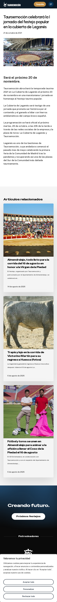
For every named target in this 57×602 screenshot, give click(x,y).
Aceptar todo (28, 582)
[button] (51, 4)
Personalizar (28, 589)
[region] (28, 578)
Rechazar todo (28, 596)
